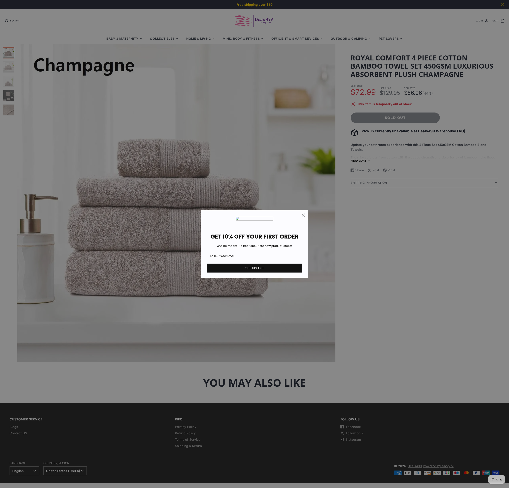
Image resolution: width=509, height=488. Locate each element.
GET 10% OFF (254, 268)
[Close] (303, 215)
